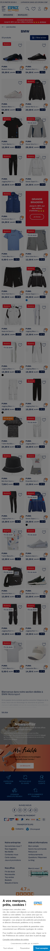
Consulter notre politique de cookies (16, 940)
